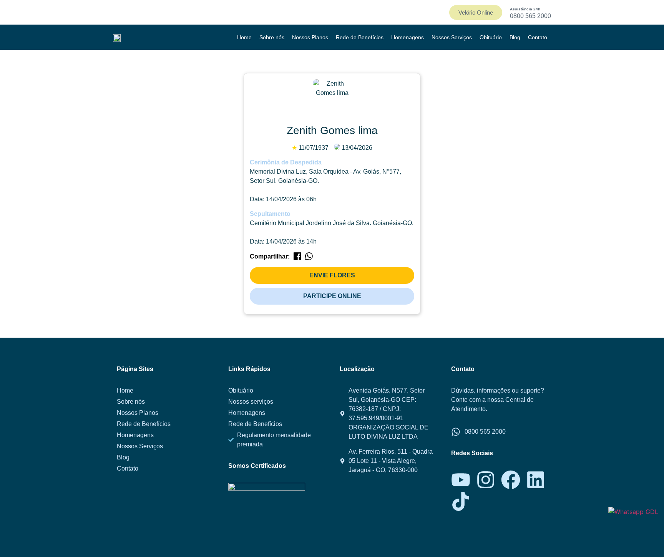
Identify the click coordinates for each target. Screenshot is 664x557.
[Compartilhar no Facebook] (297, 257)
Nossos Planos (310, 37)
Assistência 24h (525, 9)
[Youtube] (460, 479)
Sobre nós (271, 37)
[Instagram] (485, 479)
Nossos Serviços (452, 37)
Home (244, 37)
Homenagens (407, 37)
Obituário (491, 37)
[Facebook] (510, 479)
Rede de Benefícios (359, 37)
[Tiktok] (460, 501)
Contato (537, 37)
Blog (515, 37)
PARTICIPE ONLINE (332, 296)
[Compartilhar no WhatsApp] (309, 257)
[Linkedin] (535, 479)
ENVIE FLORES (332, 275)
